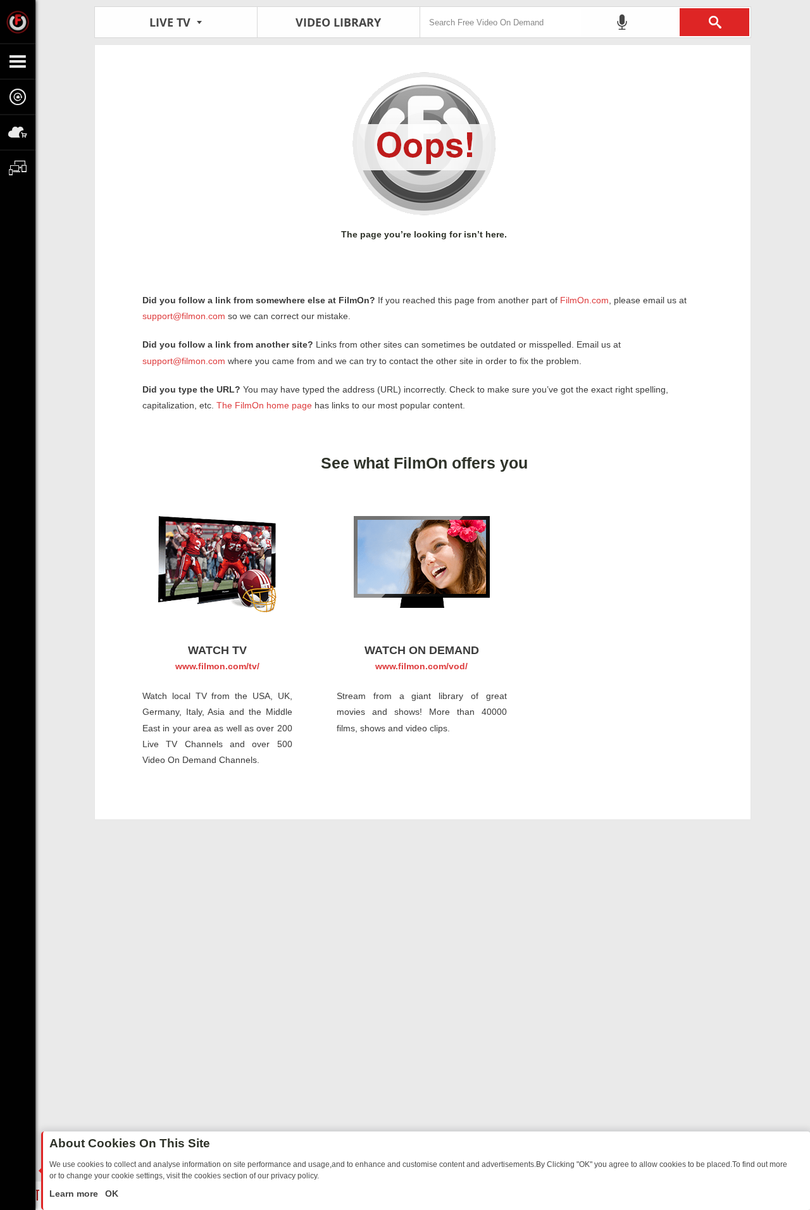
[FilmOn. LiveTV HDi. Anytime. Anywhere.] (17, 21)
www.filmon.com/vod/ (421, 666)
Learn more (75, 1193)
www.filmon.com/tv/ (217, 666)
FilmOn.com (583, 300)
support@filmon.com (183, 316)
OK (110, 1193)
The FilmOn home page (264, 405)
